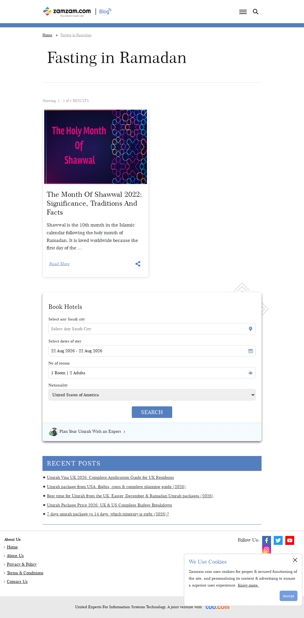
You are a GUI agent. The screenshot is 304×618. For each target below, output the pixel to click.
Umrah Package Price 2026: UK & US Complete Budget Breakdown (109, 504)
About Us (15, 555)
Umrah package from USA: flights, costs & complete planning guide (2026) (116, 486)
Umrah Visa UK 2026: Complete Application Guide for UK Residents (110, 477)
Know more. (248, 585)
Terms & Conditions (25, 572)
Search (152, 412)
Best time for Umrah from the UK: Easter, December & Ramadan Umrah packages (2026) (130, 495)
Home (12, 547)
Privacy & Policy (22, 564)
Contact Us (17, 581)
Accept (288, 595)
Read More (59, 263)
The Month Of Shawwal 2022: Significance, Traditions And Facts (94, 203)
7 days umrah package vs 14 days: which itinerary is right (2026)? (108, 513)
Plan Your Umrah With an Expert (90, 431)
